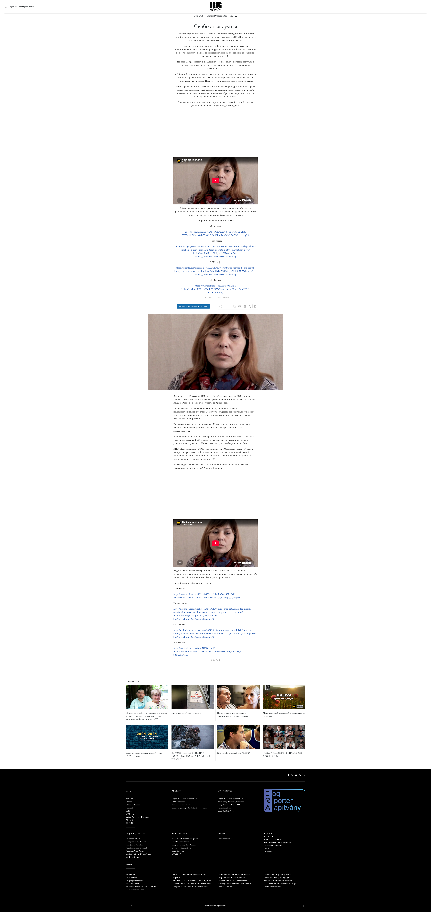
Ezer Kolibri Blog (226, 810)
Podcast (129, 807)
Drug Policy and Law (135, 833)
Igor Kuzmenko (223, 298)
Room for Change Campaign (276, 877)
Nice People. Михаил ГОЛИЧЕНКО (233, 753)
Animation (130, 874)
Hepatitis (268, 833)
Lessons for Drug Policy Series (277, 874)
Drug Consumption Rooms (184, 844)
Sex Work (268, 848)
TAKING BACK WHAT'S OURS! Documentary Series (141, 888)
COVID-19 (176, 853)
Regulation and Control (136, 847)
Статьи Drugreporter (217, 16)
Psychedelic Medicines (274, 845)
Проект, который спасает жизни (186, 712)
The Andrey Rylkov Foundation (278, 880)
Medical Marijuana (272, 839)
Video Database (133, 804)
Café (128, 810)
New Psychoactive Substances (277, 842)
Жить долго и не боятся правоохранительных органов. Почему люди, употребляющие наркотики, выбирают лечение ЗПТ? (146, 716)
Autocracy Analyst (226, 801)
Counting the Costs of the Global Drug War (191, 880)
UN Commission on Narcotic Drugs (280, 883)
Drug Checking (179, 850)
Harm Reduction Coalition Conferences (235, 874)
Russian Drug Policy (135, 850)
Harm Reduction (179, 833)
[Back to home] (215, 6)
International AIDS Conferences (232, 880)
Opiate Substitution (180, 841)
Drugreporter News (134, 880)
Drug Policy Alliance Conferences (233, 877)
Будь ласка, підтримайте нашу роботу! (193, 306)
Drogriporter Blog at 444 (229, 804)
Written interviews (272, 886)
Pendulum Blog (224, 807)
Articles (129, 798)
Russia (218, 660)
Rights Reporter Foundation (230, 798)
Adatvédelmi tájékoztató (216, 905)
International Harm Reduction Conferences (191, 883)
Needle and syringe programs (185, 838)
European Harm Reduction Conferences (190, 886)
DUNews (130, 813)
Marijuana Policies (134, 844)
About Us (130, 820)
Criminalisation (133, 838)
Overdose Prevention (181, 847)
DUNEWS (198, 16)
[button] (5, 7)
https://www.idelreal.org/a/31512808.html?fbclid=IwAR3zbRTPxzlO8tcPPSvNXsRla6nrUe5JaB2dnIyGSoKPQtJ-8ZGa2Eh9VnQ (215, 289)
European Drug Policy (136, 841)
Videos (129, 801)
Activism (222, 833)
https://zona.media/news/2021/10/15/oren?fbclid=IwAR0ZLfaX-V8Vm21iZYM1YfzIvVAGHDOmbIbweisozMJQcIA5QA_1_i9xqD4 (215, 233)
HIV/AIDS (268, 836)
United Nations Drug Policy (138, 853)
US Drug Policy (133, 856)
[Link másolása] (234, 306)
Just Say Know (132, 883)
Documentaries (132, 877)
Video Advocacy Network (137, 816)
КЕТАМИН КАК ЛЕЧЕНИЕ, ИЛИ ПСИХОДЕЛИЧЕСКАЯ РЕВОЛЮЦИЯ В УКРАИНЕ (191, 756)
